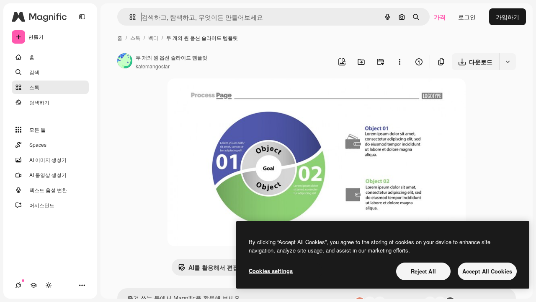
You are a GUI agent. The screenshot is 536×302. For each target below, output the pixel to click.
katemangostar (153, 66)
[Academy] (33, 285)
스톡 (135, 37)
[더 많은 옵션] (399, 61)
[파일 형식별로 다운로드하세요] (507, 61)
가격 (440, 17)
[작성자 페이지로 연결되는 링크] (124, 61)
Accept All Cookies (487, 271)
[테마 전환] (48, 285)
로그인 (467, 17)
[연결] (18, 285)
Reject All (423, 271)
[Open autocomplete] (129, 17)
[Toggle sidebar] (82, 16)
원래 (215, 94)
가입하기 (507, 17)
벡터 (153, 37)
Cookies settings (271, 271)
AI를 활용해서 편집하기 (219, 267)
